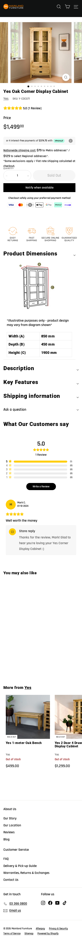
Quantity (8, 168)
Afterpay (40, 928)
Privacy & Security (58, 928)
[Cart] (67, 6)
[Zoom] (66, 77)
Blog (6, 839)
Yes (6, 98)
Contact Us (10, 880)
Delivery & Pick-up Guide (20, 866)
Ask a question (14, 409)
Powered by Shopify (48, 933)
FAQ (6, 859)
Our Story (10, 818)
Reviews (9, 832)
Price (7, 117)
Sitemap (28, 933)
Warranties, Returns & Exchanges (26, 873)
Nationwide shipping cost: (19, 150)
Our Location (12, 825)
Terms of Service (11, 933)
